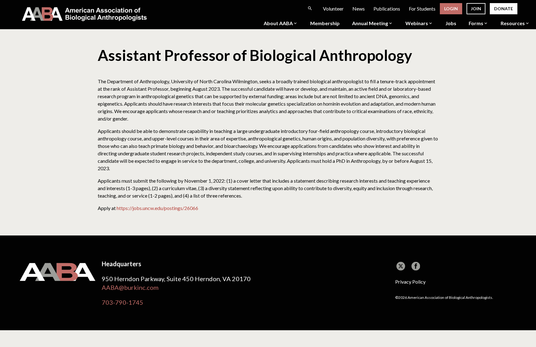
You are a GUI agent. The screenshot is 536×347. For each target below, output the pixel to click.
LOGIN (451, 8)
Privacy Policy (410, 282)
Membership (325, 23)
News (358, 8)
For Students (422, 8)
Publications (386, 8)
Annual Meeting (370, 23)
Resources (513, 23)
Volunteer (333, 8)
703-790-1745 (122, 302)
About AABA (278, 23)
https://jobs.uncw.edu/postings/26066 (157, 208)
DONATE (503, 8)
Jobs (450, 23)
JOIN (476, 8)
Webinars (416, 23)
